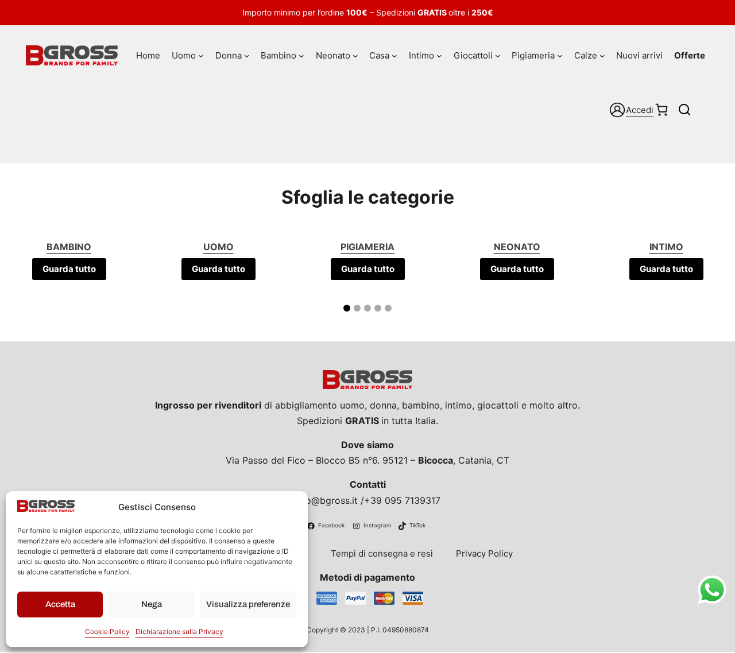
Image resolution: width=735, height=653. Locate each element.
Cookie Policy (107, 631)
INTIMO (666, 247)
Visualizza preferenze (248, 604)
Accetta (60, 604)
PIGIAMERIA (367, 247)
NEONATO (517, 247)
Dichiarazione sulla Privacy (179, 631)
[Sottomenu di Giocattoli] (498, 56)
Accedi (639, 109)
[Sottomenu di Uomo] (201, 56)
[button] (346, 308)
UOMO (218, 247)
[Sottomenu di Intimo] (439, 56)
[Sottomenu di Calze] (602, 56)
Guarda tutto (69, 268)
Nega (151, 604)
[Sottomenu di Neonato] (355, 56)
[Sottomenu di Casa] (394, 56)
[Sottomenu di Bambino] (301, 56)
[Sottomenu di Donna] (247, 56)
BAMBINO (69, 247)
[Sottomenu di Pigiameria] (560, 56)
